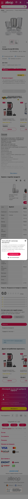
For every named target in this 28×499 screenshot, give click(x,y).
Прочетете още (10, 251)
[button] (14, 257)
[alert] (14, 249)
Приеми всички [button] (14, 254)
